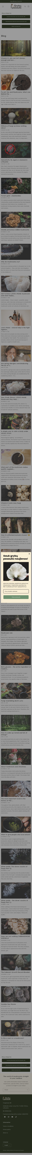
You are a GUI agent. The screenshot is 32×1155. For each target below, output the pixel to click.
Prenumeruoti (16, 597)
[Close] (29, 554)
